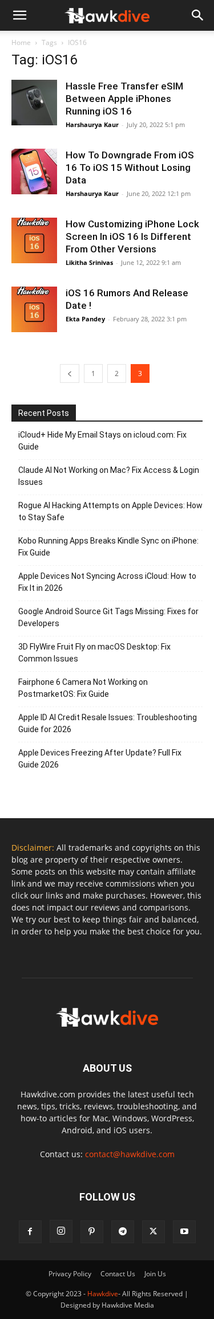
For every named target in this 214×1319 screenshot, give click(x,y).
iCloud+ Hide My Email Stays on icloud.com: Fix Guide (102, 440)
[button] (198, 15)
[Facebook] (30, 1231)
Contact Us (117, 1274)
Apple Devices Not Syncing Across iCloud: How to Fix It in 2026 (107, 582)
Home (21, 42)
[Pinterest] (91, 1231)
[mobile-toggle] (19, 15)
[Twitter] (153, 1231)
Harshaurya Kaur (92, 124)
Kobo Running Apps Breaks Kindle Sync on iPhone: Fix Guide (108, 546)
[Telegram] (122, 1231)
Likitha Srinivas (89, 262)
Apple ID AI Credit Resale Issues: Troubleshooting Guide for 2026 (107, 723)
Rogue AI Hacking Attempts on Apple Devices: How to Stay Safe (110, 511)
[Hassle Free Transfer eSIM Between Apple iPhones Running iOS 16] (34, 102)
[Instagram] (61, 1231)
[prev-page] (69, 373)
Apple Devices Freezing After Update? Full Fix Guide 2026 (99, 758)
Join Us (155, 1274)
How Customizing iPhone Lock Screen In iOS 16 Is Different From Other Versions (132, 236)
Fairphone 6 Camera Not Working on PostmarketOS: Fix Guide (83, 688)
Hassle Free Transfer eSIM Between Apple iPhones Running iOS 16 (124, 98)
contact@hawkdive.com (130, 1154)
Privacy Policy (70, 1274)
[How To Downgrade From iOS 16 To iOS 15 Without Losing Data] (34, 171)
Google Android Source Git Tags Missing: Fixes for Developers (108, 617)
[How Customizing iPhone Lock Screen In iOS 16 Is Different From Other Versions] (34, 240)
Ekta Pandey (85, 319)
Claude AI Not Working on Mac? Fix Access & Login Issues (108, 476)
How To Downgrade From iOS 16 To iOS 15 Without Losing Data (130, 167)
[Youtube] (184, 1231)
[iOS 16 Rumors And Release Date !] (34, 309)
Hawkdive (102, 1293)
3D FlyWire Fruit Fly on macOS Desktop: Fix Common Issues (94, 652)
